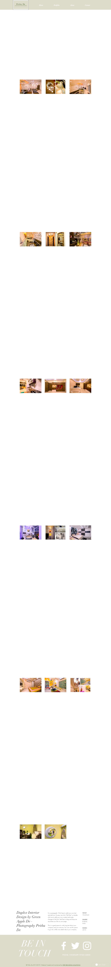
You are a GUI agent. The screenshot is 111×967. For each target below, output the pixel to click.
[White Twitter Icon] (75, 945)
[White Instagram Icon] (87, 945)
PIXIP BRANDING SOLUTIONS (71, 965)
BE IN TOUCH (34, 948)
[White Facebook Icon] (63, 945)
